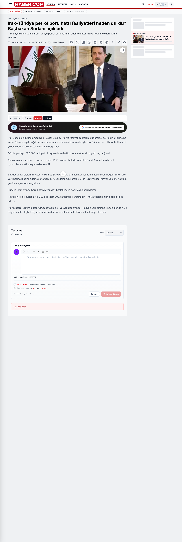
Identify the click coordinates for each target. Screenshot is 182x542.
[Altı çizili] (43, 252)
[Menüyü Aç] (10, 4)
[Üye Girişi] (171, 4)
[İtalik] (38, 252)
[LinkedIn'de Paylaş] (83, 42)
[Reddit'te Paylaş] (106, 42)
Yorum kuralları (22, 284)
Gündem (23, 18)
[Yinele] (28, 252)
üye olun (43, 288)
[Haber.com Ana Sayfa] (29, 4)
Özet (49, 118)
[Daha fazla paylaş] (112, 42)
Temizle (94, 294)
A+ (19, 118)
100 (15, 118)
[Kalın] (34, 252)
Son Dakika (15, 11)
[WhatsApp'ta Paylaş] (89, 42)
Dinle (39, 118)
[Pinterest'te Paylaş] (101, 42)
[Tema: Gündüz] (161, 4)
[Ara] (143, 4)
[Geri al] (24, 252)
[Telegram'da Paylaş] (95, 42)
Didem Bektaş (58, 42)
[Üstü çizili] (47, 252)
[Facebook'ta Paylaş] (71, 42)
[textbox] (71, 264)
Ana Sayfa (12, 18)
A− (11, 118)
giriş (34, 288)
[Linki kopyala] (118, 42)
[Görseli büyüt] (63, 174)
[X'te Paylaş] (77, 42)
